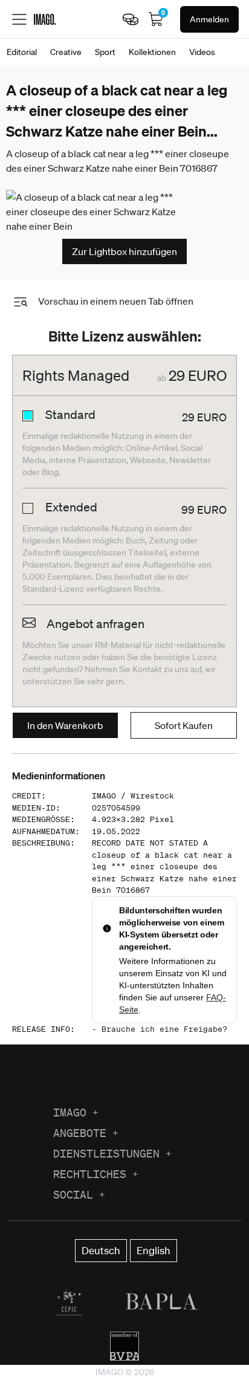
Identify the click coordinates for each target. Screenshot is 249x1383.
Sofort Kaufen (184, 725)
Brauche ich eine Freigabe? (164, 1029)
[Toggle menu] (19, 19)
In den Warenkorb (65, 725)
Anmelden (209, 19)
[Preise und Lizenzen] (130, 19)
